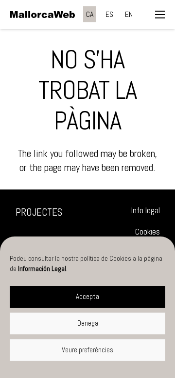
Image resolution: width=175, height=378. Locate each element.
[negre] (42, 14)
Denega (87, 323)
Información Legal (42, 268)
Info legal (145, 210)
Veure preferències (87, 349)
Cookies (147, 232)
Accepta (87, 296)
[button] (160, 14)
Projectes (39, 212)
